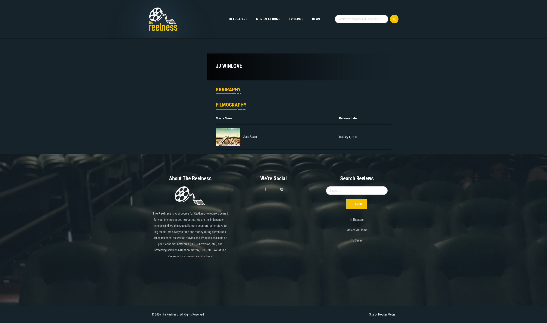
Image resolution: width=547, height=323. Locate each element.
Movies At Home (268, 19)
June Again (250, 137)
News (316, 19)
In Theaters (238, 19)
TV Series (296, 19)
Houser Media (386, 314)
